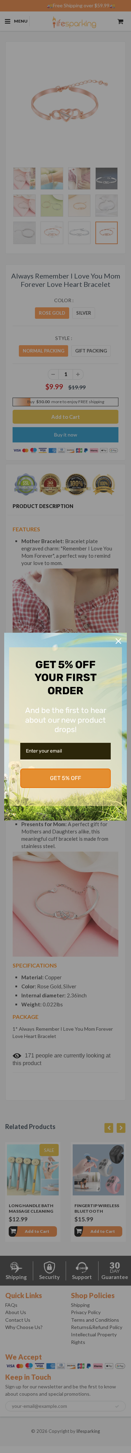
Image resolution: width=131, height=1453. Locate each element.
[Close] (118, 641)
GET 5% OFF (65, 778)
